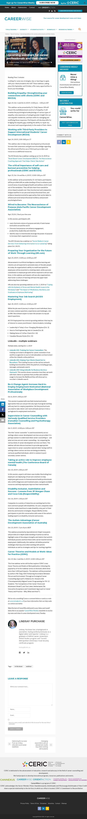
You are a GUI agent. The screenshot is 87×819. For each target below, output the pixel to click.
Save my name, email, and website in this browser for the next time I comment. (30, 723)
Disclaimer (43, 803)
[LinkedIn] (2, 404)
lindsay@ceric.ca (24, 647)
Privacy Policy (24, 803)
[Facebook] (2, 409)
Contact (32, 7)
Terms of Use (34, 803)
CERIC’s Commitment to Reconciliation (69, 788)
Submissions (22, 7)
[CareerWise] (18, 18)
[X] (2, 414)
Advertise (51, 803)
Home (7, 7)
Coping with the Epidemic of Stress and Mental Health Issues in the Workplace (30, 287)
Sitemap (64, 803)
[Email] (2, 420)
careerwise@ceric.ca (16, 601)
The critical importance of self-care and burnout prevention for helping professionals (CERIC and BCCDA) (28, 168)
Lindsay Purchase (14, 62)
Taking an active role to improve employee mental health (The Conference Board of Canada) (30, 462)
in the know (9, 64)
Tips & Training (11, 29)
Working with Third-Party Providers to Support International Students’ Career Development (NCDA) (27, 132)
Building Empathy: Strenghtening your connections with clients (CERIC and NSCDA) (27, 95)
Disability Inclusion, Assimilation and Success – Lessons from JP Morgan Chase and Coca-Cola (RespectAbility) (29, 491)
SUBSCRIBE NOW (47, 3)
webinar (16, 64)
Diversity (23, 29)
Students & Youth (37, 29)
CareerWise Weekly (31, 611)
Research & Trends (65, 29)
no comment (46, 62)
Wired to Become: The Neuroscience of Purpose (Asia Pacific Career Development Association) (29, 207)
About (13, 7)
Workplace (51, 29)
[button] (43, 3)
